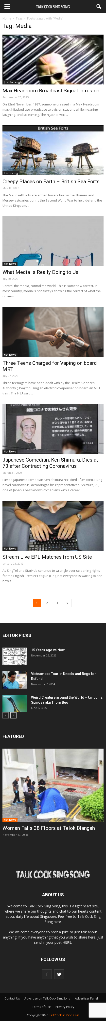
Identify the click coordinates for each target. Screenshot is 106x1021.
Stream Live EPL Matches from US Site (47, 557)
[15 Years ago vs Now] (14, 656)
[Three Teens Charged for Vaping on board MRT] (53, 332)
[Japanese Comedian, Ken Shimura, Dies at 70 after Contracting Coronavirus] (53, 429)
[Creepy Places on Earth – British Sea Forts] (53, 150)
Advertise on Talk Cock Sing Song (47, 998)
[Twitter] (59, 974)
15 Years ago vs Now (48, 650)
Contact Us (12, 998)
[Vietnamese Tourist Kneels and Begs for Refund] (14, 680)
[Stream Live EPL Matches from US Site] (53, 526)
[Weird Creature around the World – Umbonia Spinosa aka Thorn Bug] (14, 703)
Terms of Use (41, 1007)
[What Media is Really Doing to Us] (53, 241)
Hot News (10, 263)
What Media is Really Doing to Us (40, 272)
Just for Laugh (13, 82)
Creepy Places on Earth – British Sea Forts (51, 181)
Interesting (11, 173)
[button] (99, 6)
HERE (67, 942)
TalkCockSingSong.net (64, 1015)
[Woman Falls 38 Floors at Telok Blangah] (53, 785)
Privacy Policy (64, 1007)
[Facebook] (47, 974)
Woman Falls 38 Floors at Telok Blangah (48, 828)
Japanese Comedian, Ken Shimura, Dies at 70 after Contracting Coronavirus (50, 463)
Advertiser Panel (86, 998)
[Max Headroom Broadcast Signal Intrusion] (53, 59)
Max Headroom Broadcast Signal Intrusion (50, 91)
